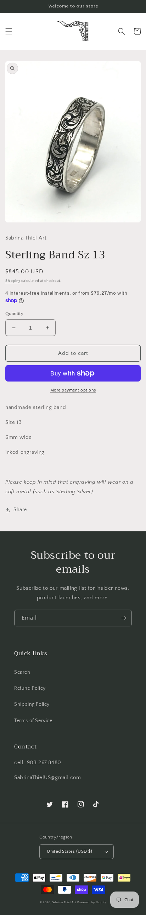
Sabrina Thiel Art (64, 902)
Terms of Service (33, 721)
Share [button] (20, 509)
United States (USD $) (69, 851)
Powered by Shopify (91, 902)
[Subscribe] (123, 618)
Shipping (13, 281)
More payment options (73, 390)
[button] (9, 31)
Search (22, 672)
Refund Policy (30, 688)
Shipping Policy (32, 704)
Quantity (14, 313)
